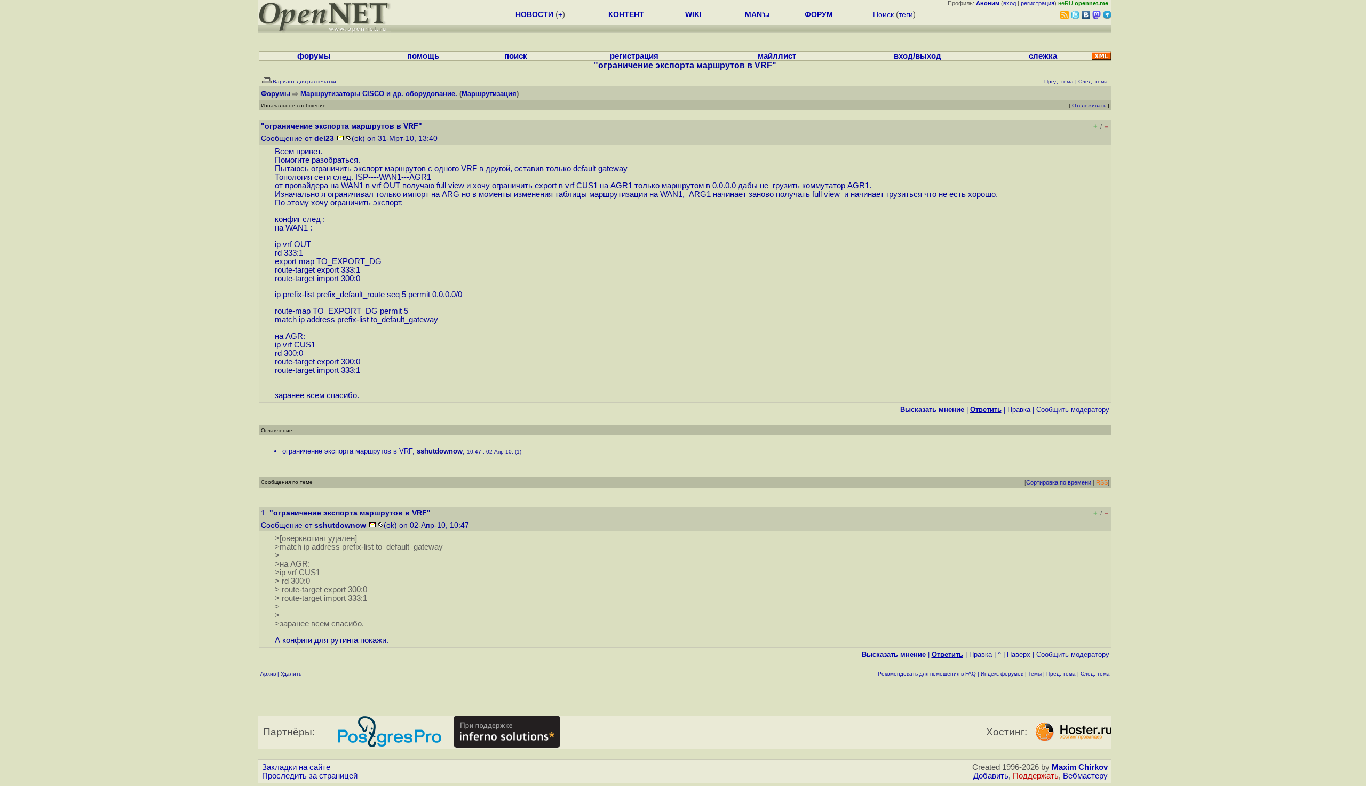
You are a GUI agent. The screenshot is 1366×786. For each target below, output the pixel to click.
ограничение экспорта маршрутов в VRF (347, 451)
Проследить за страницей (310, 776)
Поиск (883, 14)
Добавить (990, 776)
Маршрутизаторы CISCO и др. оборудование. (378, 94)
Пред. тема (1061, 674)
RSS (1102, 482)
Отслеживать (1089, 105)
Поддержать (1036, 776)
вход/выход (917, 56)
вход (1009, 3)
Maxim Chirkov (1080, 767)
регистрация (1037, 3)
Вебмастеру (1085, 776)
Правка (1018, 410)
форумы (314, 56)
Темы (1035, 674)
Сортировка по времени (1058, 482)
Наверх (1018, 654)
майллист (777, 56)
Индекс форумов (1002, 674)
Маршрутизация (489, 94)
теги (906, 14)
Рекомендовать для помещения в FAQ (927, 674)
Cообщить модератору (1072, 410)
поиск (515, 56)
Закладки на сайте (296, 767)
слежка (1043, 56)
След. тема (1095, 674)
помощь (423, 56)
